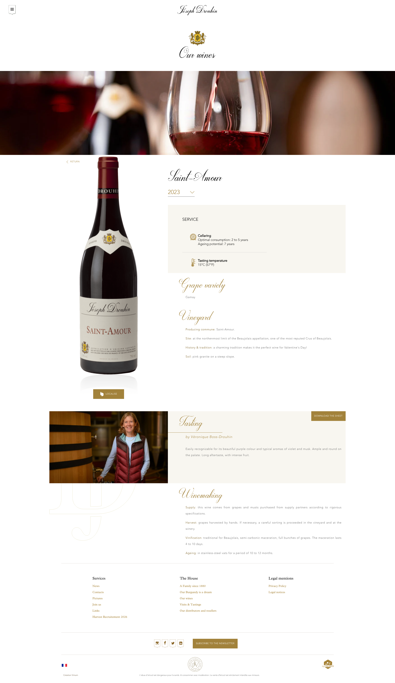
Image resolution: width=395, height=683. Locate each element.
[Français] (64, 664)
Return (75, 161)
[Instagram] (157, 643)
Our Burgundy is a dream (196, 592)
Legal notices (277, 592)
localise (111, 394)
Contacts (98, 592)
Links (96, 610)
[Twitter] (173, 643)
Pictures (98, 598)
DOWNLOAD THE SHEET (328, 416)
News (96, 586)
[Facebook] (165, 643)
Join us (97, 604)
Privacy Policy (277, 586)
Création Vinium (70, 675)
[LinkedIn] (181, 643)
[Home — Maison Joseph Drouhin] (198, 10)
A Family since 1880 (193, 586)
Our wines (186, 598)
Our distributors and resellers (198, 610)
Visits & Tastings (190, 604)
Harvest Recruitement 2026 (110, 617)
